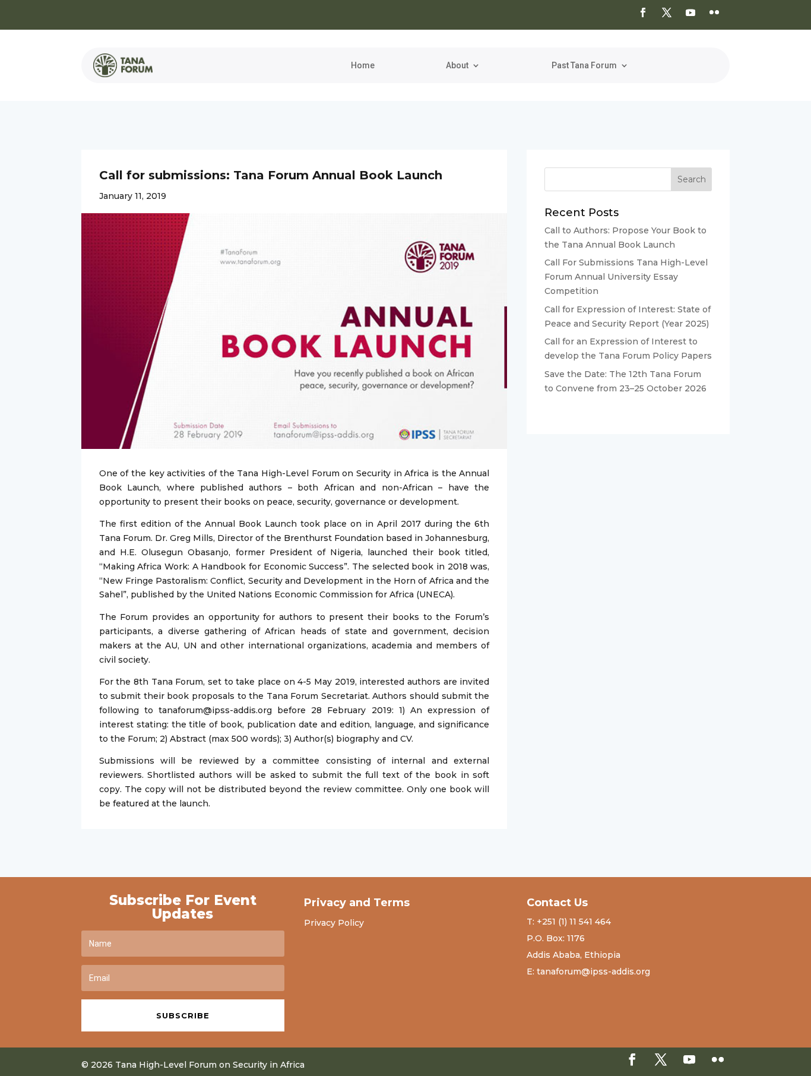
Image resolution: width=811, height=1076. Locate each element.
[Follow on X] (666, 12)
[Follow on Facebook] (642, 12)
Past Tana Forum (584, 65)
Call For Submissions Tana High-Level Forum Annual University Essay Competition (626, 276)
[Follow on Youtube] (690, 12)
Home (363, 65)
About (457, 65)
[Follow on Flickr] (714, 12)
